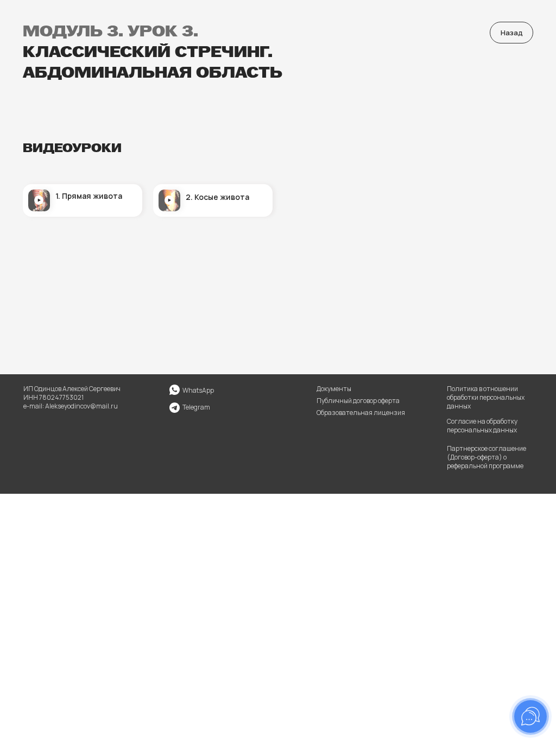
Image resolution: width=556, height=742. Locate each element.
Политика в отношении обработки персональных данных (486, 397)
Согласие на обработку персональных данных (482, 426)
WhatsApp (198, 390)
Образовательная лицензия (361, 412)
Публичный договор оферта (358, 400)
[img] (174, 408)
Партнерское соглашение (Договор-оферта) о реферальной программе (486, 457)
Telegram (196, 407)
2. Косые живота (217, 197)
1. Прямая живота (88, 196)
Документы (334, 388)
